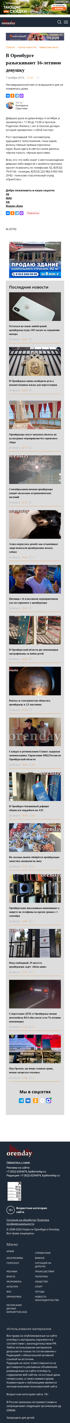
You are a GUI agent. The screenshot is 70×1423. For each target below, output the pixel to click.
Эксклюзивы (15, 1257)
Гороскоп (13, 1262)
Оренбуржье (14, 1296)
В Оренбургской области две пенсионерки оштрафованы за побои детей (33, 651)
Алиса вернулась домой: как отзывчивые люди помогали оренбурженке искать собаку (33, 548)
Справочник (43, 1252)
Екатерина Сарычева (22, 107)
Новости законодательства (47, 1298)
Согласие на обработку (21, 1220)
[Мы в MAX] (48, 1100)
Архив (10, 1251)
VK (7, 194)
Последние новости (28, 287)
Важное (40, 1257)
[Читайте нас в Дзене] (42, 1100)
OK (8, 202)
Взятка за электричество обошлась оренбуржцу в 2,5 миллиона (29, 702)
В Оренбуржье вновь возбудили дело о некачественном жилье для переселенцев (33, 383)
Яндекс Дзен (14, 206)
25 (33, 815)
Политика (41, 1276)
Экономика (14, 1281)
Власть (11, 1276)
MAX (9, 198)
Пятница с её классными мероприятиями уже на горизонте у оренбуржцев (33, 600)
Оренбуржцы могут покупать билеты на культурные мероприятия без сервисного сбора (33, 438)
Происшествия (44, 1271)
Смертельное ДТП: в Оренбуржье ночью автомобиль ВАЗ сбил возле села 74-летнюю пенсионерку (35, 1017)
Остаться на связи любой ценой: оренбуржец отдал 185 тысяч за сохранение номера (34, 330)
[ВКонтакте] (8, 96)
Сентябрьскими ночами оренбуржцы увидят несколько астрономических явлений (31, 493)
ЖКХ (9, 1291)
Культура (12, 1286)
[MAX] (21, 96)
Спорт (38, 1286)
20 (33, 764)
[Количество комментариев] (33, 339)
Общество (41, 1281)
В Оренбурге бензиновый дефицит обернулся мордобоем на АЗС (29, 808)
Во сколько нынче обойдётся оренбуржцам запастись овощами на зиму (34, 859)
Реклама (12, 1271)
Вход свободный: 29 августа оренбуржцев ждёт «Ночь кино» (28, 964)
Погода (39, 1291)
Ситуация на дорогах (43, 1264)
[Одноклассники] (12, 96)
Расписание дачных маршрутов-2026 (17, 1308)
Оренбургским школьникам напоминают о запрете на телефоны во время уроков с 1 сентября (34, 912)
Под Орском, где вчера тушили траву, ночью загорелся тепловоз (31, 1070)
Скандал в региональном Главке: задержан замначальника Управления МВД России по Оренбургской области (35, 755)
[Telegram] (17, 96)
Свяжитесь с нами (18, 1162)
